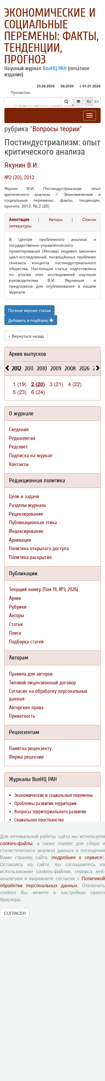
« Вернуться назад (26, 336)
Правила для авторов (30, 674)
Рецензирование (26, 514)
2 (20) (38, 384)
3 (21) (56, 384)
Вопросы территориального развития (50, 811)
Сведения (19, 429)
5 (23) (20, 392)
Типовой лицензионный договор (42, 683)
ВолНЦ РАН (54, 68)
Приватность (22, 716)
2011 (29, 368)
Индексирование (26, 531)
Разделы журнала (27, 505)
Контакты (19, 464)
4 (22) (75, 384)
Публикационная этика (33, 522)
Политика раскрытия (30, 557)
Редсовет (18, 447)
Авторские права (26, 707)
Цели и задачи (24, 496)
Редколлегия (22, 438)
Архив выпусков (27, 353)
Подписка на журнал (30, 456)
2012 (16, 368)
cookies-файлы (16, 843)
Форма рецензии (26, 757)
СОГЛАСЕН (15, 913)
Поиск (15, 633)
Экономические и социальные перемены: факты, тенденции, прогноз (51, 36)
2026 (84, 368)
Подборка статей (26, 642)
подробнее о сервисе (77, 857)
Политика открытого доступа (39, 548)
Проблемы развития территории (45, 803)
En (96, 101)
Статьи (16, 624)
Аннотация (19, 219)
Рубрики (18, 607)
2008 (70, 368)
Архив (15, 598)
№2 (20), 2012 (19, 177)
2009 (55, 368)
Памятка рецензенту (30, 748)
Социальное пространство (39, 820)
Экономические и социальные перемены (53, 795)
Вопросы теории (56, 129)
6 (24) (38, 392)
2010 (42, 368)
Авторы (56, 219)
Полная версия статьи (29, 310)
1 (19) (20, 384)
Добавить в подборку (28, 320)
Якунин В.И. (21, 165)
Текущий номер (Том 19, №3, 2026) (43, 589)
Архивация (20, 540)
